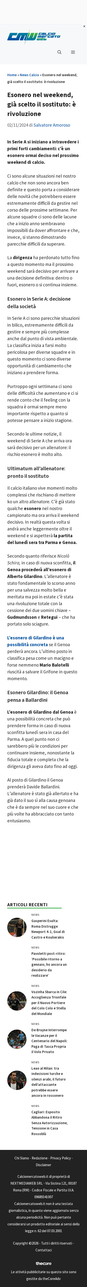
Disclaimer (43, 1165)
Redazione (40, 1158)
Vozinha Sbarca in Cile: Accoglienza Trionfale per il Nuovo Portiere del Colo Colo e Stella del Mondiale (49, 1003)
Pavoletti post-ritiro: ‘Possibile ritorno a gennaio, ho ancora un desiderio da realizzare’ (49, 964)
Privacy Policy (60, 1158)
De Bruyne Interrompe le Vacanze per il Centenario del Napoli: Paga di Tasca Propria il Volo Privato (49, 1041)
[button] (59, 52)
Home (12, 75)
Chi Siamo (21, 1158)
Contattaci (44, 1250)
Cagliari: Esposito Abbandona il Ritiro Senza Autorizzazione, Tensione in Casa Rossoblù (49, 1123)
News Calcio (29, 75)
